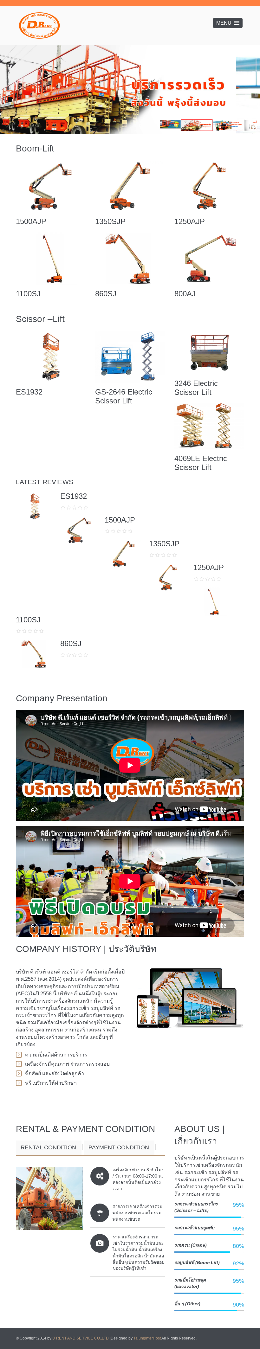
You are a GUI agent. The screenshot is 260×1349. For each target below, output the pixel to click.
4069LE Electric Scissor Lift (200, 463)
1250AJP (189, 221)
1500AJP (31, 221)
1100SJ (28, 293)
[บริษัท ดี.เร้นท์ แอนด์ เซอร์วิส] (39, 25)
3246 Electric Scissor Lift (196, 387)
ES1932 (29, 392)
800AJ (185, 293)
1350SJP (110, 221)
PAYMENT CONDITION (118, 1147)
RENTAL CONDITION (48, 1147)
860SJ (105, 293)
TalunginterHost (147, 1338)
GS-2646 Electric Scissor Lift (123, 396)
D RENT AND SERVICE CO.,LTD (81, 1338)
